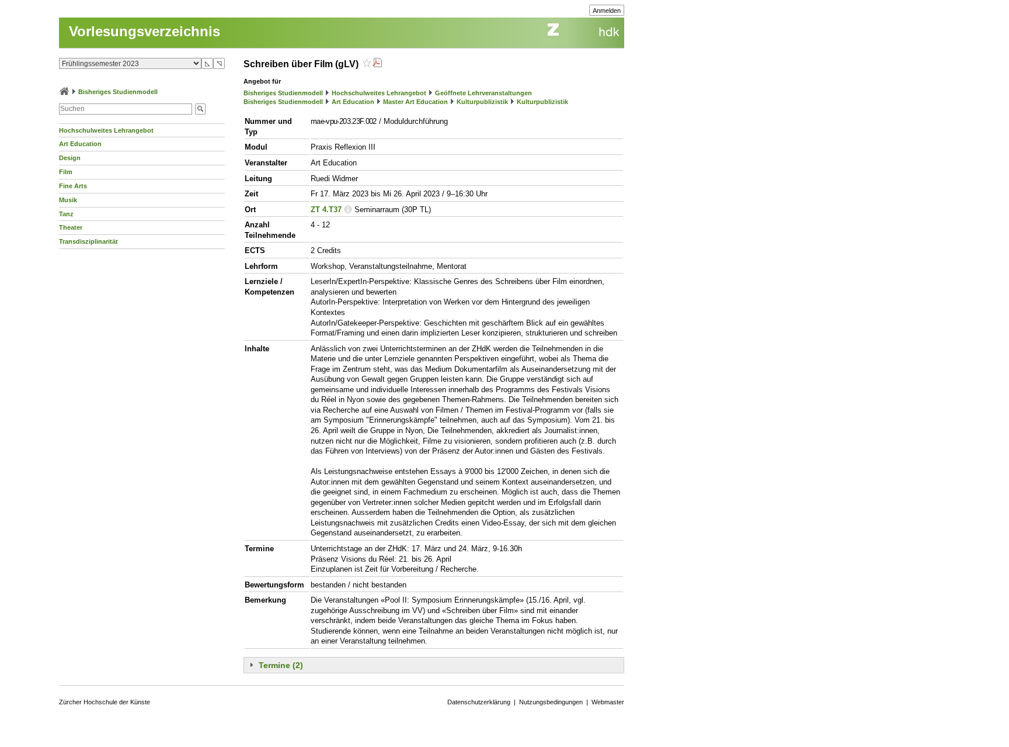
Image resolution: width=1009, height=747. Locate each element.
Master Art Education (415, 101)
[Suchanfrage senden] (200, 109)
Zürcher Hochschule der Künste (104, 702)
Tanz (66, 213)
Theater (70, 227)
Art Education (80, 143)
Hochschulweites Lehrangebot (106, 130)
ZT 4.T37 (326, 209)
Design (70, 157)
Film (65, 171)
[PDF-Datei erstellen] (377, 64)
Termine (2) (281, 665)
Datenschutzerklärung (478, 702)
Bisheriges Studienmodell (118, 91)
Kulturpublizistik (482, 101)
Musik (68, 199)
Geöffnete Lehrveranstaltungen (483, 92)
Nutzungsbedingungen (551, 702)
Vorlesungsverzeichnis (144, 31)
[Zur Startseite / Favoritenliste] (64, 91)
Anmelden (607, 10)
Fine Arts (73, 185)
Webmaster (608, 702)
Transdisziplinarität (88, 241)
